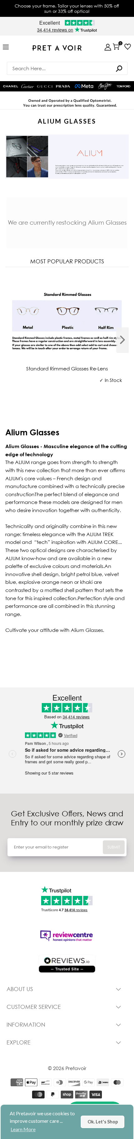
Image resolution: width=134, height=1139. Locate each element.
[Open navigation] (6, 47)
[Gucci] (44, 86)
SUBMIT (114, 847)
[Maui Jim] (105, 86)
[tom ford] (123, 86)
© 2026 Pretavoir (67, 1068)
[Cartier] (27, 86)
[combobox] (67, 68)
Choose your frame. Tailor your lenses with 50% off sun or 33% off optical (67, 8)
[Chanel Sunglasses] (10, 86)
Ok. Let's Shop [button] (103, 1121)
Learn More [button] (23, 1129)
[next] (122, 340)
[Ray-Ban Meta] (84, 86)
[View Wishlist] (127, 46)
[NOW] (119, 68)
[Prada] (62, 86)
